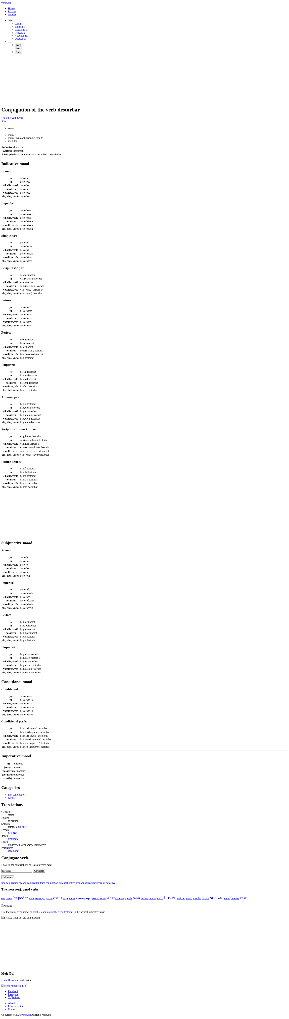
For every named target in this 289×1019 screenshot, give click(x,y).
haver (170, 898)
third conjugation (49, 882)
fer (14, 897)
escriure (205, 898)
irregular (100, 882)
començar (40, 898)
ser (213, 898)
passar (49, 898)
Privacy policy (15, 1006)
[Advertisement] (101, 79)
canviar (152, 898)
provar (188, 898)
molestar (22, 826)
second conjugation (29, 882)
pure (61, 882)
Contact (12, 1009)
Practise (12, 11)
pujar (88, 898)
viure (3, 899)
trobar (96, 898)
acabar (144, 898)
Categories (8, 877)
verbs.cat (6, 2)
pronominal (82, 882)
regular (11, 797)
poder (23, 898)
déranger (12, 832)
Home (11, 8)
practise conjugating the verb (53, 912)
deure (227, 898)
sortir (103, 898)
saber (110, 898)
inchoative (69, 882)
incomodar (13, 850)
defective (110, 882)
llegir (65, 899)
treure (9, 898)
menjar (197, 898)
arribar (181, 898)
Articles (12, 14)
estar (57, 897)
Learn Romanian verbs (13, 980)
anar (243, 898)
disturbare (13, 838)
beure (31, 898)
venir (160, 898)
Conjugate (39, 871)
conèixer (119, 898)
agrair (128, 898)
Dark (18, 48)
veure (80, 898)
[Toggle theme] (9, 42)
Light (18, 45)
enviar (72, 898)
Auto (18, 52)
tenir (136, 898)
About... (12, 1003)
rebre (236, 898)
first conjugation (16, 794)
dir (232, 898)
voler (220, 898)
